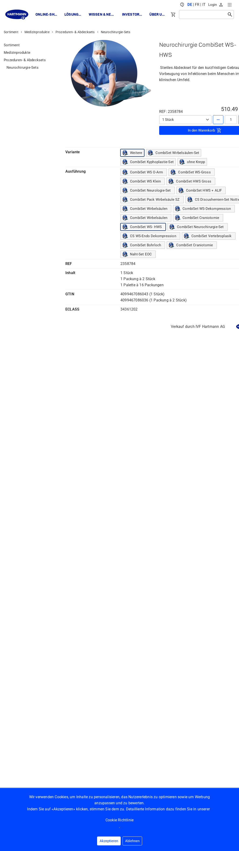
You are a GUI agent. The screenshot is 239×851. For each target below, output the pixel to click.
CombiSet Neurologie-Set (150, 190)
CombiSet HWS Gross (193, 181)
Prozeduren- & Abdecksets (75, 32)
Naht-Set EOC (141, 254)
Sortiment (11, 32)
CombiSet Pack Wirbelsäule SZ (155, 199)
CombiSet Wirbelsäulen (148, 209)
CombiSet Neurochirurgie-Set (200, 227)
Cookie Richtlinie (119, 820)
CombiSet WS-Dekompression (207, 209)
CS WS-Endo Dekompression (153, 236)
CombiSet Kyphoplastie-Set (152, 162)
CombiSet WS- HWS (146, 227)
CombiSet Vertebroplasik (211, 236)
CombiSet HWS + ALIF (204, 190)
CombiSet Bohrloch (145, 245)
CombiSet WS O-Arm (146, 172)
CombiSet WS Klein (145, 181)
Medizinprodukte (37, 32)
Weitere (136, 153)
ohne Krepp (196, 162)
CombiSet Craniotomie (201, 218)
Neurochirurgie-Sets (115, 32)
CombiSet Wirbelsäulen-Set (177, 153)
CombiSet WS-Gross (194, 172)
